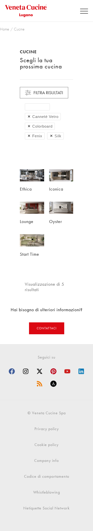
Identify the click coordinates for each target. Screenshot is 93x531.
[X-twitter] (39, 371)
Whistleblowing (46, 492)
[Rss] (39, 384)
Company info (46, 460)
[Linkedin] (81, 371)
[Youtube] (67, 371)
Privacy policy (46, 428)
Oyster (55, 221)
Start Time (29, 254)
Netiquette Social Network (46, 508)
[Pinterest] (53, 371)
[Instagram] (26, 371)
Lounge (26, 221)
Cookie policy (46, 444)
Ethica (26, 189)
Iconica (56, 189)
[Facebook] (12, 371)
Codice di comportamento (46, 476)
